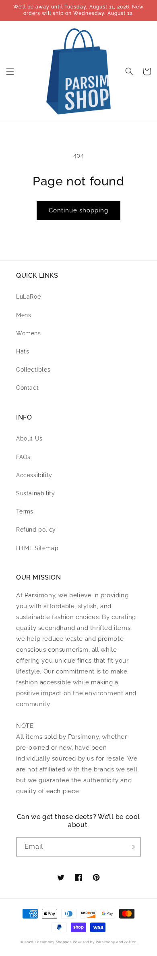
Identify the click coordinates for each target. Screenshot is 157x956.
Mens (23, 315)
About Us (29, 438)
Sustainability (35, 493)
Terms (24, 511)
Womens (28, 333)
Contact (27, 387)
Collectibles (33, 369)
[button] (10, 71)
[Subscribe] (131, 847)
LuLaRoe (28, 296)
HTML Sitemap (37, 548)
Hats (22, 351)
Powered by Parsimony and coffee (104, 942)
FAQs (23, 457)
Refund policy (36, 529)
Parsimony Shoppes (53, 942)
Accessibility (34, 475)
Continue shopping (78, 210)
